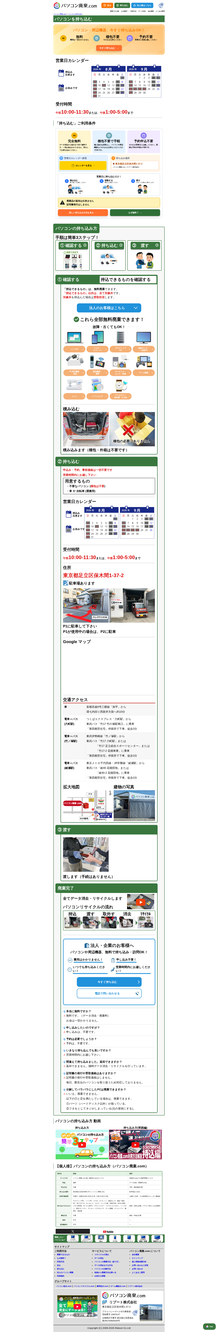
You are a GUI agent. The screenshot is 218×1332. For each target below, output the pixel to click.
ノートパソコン (72, 1241)
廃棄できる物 (114, 11)
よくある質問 (160, 11)
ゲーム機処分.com (118, 1286)
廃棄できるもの (63, 1254)
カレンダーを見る (85, 165)
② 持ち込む (107, 245)
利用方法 (133, 11)
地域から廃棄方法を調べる (105, 1272)
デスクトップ (87, 1241)
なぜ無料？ (124, 11)
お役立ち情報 (99, 1276)
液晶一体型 (143, 1241)
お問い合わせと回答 (140, 1265)
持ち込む (60, 1269)
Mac (101, 1241)
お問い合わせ (137, 1269)
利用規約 (60, 1276)
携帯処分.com (102, 1286)
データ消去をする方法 (103, 1265)
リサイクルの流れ (101, 1254)
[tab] (74, 341)
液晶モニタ (157, 1241)
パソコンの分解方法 (102, 1269)
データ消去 (142, 11)
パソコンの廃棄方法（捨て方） (107, 1262)
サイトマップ (137, 1258)
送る (59, 1265)
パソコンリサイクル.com (84, 1286)
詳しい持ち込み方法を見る (83, 213)
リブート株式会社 (135, 1286)
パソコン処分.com (63, 1286)
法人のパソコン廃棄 (65, 1272)
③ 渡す (140, 245)
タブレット (129, 1241)
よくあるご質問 (138, 1272)
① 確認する (71, 245)
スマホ (115, 1241)
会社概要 (151, 11)
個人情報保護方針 (139, 1262)
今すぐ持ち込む (109, 48)
